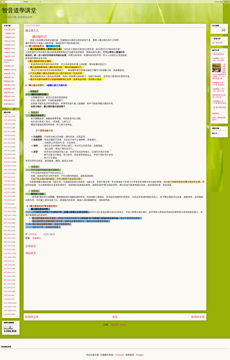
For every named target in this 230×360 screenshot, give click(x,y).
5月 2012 (7, 234)
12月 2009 (8, 303)
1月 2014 (7, 158)
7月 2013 (7, 181)
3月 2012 (7, 242)
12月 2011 (8, 253)
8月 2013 (7, 177)
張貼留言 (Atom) (118, 324)
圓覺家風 (215, 113)
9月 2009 (7, 314)
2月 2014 (7, 154)
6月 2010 (7, 280)
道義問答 (7, 93)
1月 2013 (7, 204)
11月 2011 (7, 257)
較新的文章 (32, 316)
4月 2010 (7, 288)
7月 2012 (7, 227)
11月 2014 (8, 120)
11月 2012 (8, 211)
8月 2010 (7, 272)
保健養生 (36, 238)
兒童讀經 (7, 66)
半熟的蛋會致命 (218, 54)
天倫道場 (7, 56)
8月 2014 (7, 131)
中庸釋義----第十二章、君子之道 (218, 90)
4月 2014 (7, 147)
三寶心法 (7, 41)
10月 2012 (8, 215)
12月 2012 (8, 208)
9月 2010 (7, 269)
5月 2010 (7, 284)
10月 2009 (8, 310)
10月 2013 (8, 170)
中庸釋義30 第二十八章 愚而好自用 (219, 102)
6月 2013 (7, 185)
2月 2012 (7, 246)
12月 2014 (8, 116)
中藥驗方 (7, 52)
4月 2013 (7, 192)
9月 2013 (7, 173)
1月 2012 (7, 250)
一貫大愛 (7, 30)
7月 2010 (7, 276)
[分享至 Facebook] (51, 234)
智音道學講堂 (19, 10)
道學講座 (7, 96)
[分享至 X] (49, 234)
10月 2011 (8, 261)
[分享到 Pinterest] (53, 234)
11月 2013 (8, 166)
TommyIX (119, 355)
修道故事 (7, 74)
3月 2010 (7, 291)
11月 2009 (8, 307)
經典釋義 (7, 89)
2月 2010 (7, 295)
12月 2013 (8, 162)
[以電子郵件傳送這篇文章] (44, 234)
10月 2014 (8, 124)
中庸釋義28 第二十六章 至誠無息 (218, 84)
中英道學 (7, 45)
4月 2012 (7, 238)
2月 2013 (7, 200)
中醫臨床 (7, 49)
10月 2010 (8, 265)
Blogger (140, 355)
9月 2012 (7, 219)
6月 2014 (7, 139)
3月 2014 (7, 151)
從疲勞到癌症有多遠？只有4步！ (219, 96)
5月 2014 (7, 143)
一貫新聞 (7, 33)
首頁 (115, 316)
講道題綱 (7, 104)
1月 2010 (7, 299)
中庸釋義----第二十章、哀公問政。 (219, 59)
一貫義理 (7, 37)
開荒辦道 (7, 81)
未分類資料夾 (9, 60)
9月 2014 (7, 128)
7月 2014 (7, 135)
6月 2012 (7, 230)
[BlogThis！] (47, 234)
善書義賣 (7, 77)
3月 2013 (7, 196)
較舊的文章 (198, 316)
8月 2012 (7, 223)
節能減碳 (7, 85)
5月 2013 (7, 189)
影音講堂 (7, 100)
